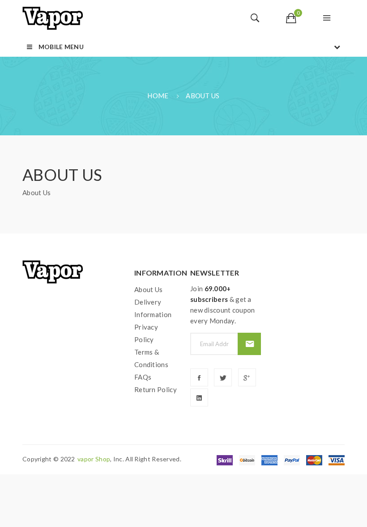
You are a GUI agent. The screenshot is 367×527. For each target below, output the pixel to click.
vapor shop (93, 459)
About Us (202, 96)
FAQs (142, 377)
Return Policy (155, 389)
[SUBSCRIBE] (249, 344)
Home (157, 96)
